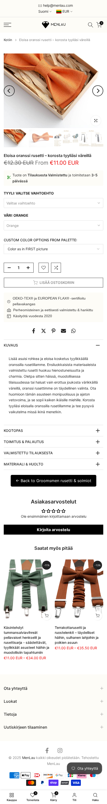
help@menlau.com (57, 5)
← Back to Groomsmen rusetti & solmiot (53, 480)
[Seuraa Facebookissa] (47, 750)
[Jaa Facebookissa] (33, 331)
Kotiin (8, 40)
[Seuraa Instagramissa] (60, 750)
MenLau (53, 763)
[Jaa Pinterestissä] (53, 331)
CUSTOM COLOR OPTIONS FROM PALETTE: (40, 240)
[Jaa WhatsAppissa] (73, 331)
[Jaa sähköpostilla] (63, 331)
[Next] (97, 90)
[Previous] (9, 90)
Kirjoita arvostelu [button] (53, 529)
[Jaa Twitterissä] (43, 331)
